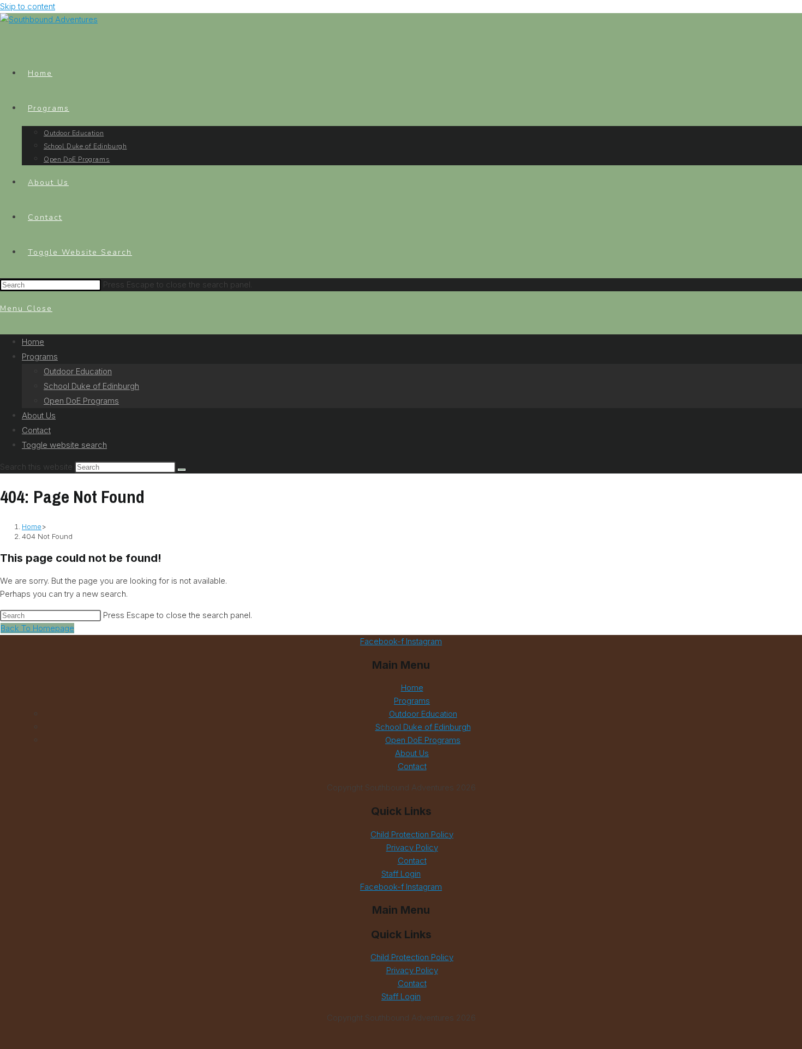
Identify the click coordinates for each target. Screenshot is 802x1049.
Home (33, 342)
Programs (40, 356)
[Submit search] (181, 470)
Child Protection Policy (411, 834)
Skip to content (27, 6)
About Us (39, 415)
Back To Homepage (37, 628)
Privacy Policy (412, 847)
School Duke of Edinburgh (91, 386)
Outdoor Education (78, 371)
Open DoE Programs (81, 400)
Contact (36, 430)
